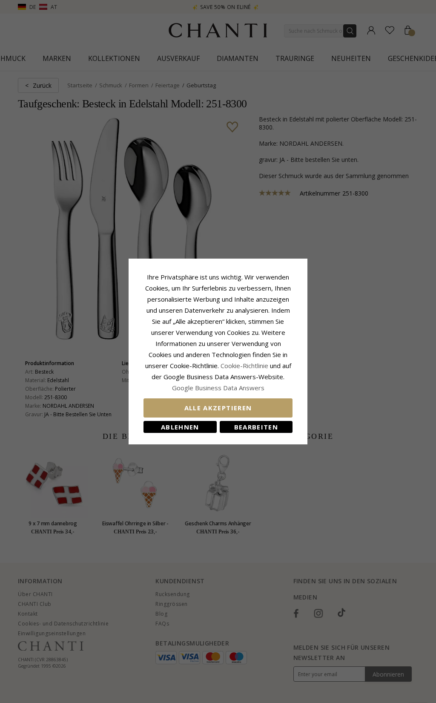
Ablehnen (180, 427)
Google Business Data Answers (218, 387)
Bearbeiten (256, 427)
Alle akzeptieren (218, 407)
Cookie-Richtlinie (244, 365)
